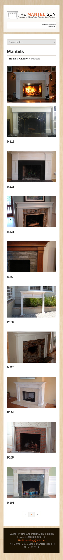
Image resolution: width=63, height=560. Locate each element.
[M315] (31, 121)
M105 (10, 502)
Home (12, 58)
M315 (10, 141)
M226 (10, 186)
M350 (10, 277)
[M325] (31, 347)
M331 (10, 232)
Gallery (23, 58)
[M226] (31, 166)
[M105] (31, 482)
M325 (10, 367)
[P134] (31, 392)
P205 (10, 457)
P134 (10, 412)
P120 (10, 322)
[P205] (31, 437)
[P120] (31, 301)
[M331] (31, 211)
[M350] (31, 256)
